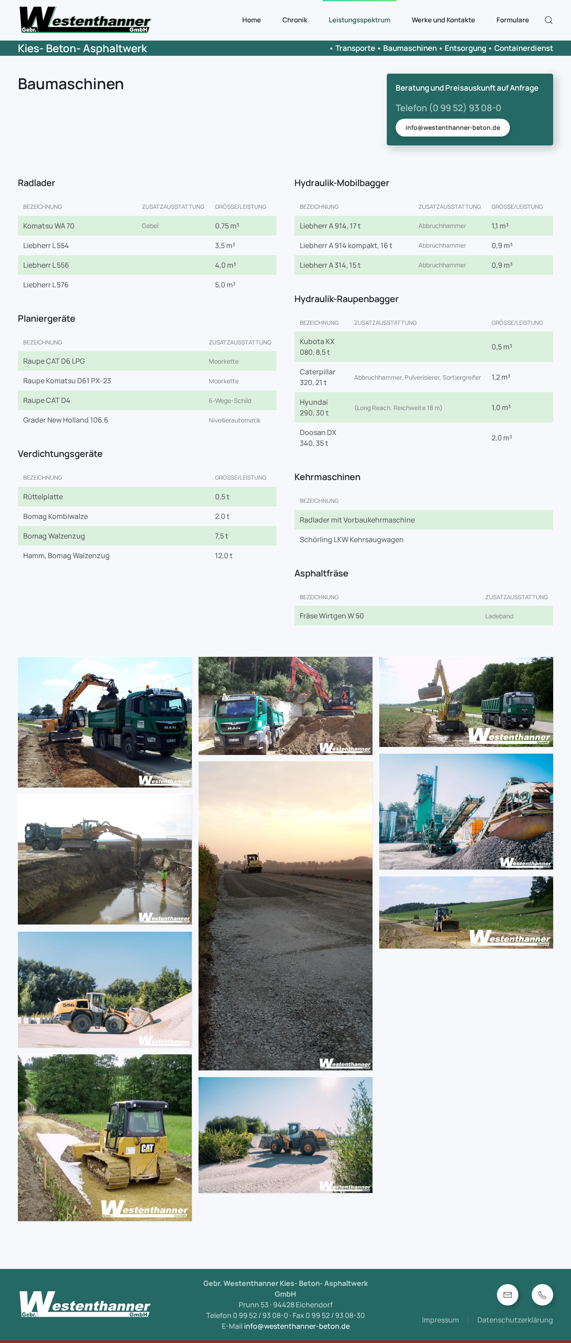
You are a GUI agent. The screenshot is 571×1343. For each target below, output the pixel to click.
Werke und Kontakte (443, 20)
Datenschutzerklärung (515, 1320)
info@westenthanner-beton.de (452, 127)
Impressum (440, 1320)
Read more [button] (105, 722)
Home (251, 20)
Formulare (513, 20)
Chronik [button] (294, 20)
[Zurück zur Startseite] (86, 20)
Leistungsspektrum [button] (359, 20)
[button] (548, 20)
